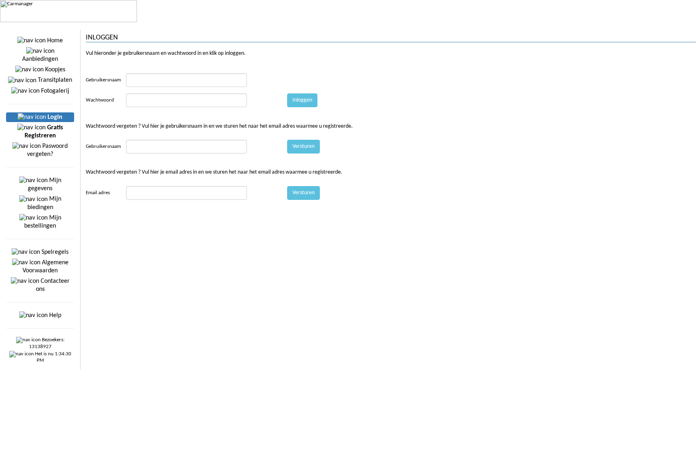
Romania (635, 26)
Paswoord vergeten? (47, 150)
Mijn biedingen (44, 203)
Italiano (598, 26)
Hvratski (656, 26)
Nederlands (681, 26)
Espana (579, 26)
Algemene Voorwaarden (45, 266)
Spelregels (54, 252)
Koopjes (54, 69)
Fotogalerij (54, 91)
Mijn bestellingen (42, 222)
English (518, 26)
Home (54, 40)
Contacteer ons (53, 285)
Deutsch (538, 26)
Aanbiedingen (40, 59)
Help (54, 315)
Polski (616, 26)
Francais (559, 26)
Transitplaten (54, 80)
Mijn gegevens (44, 184)
